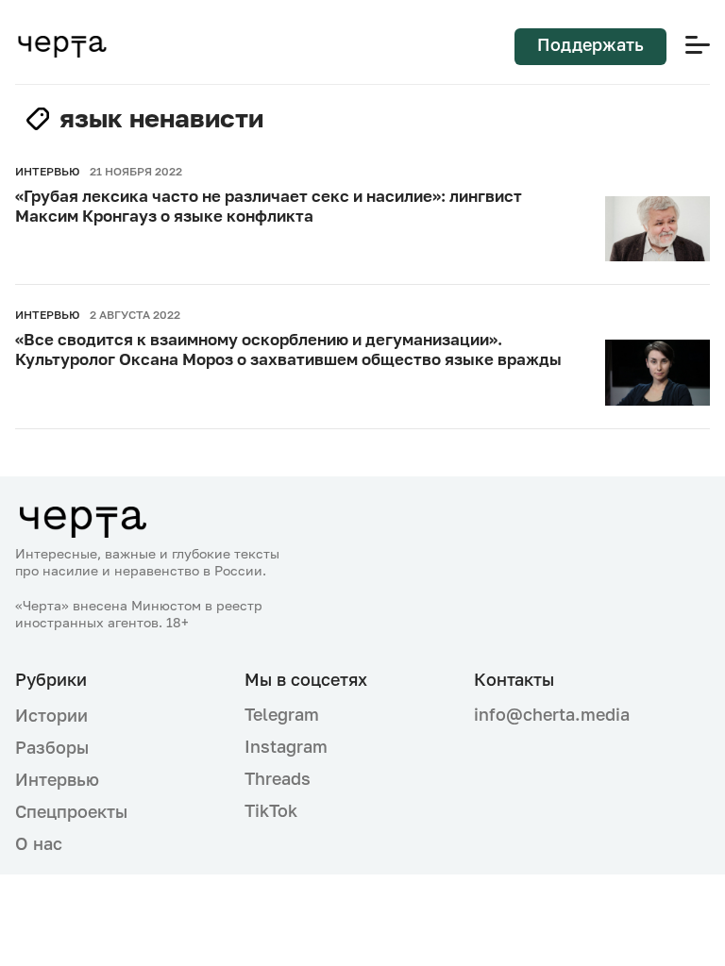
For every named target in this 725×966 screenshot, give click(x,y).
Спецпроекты (71, 811)
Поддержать (590, 44)
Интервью (57, 779)
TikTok (270, 810)
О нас (38, 843)
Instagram (286, 746)
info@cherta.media (552, 714)
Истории (51, 715)
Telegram (281, 714)
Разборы (52, 747)
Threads (277, 778)
